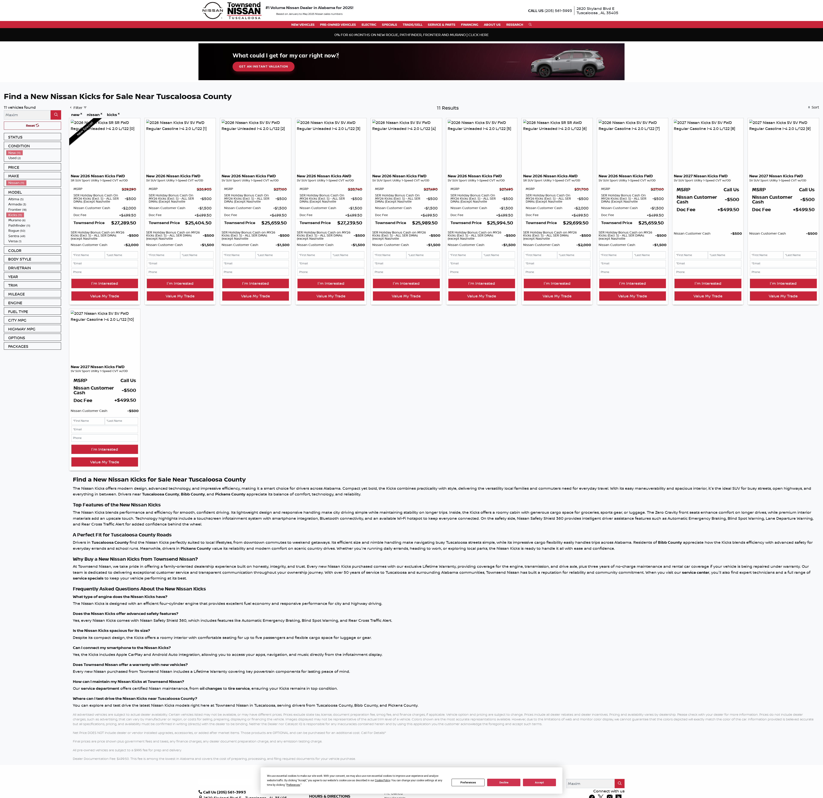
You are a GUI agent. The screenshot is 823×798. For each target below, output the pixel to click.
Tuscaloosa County (160, 494)
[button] (302, 24)
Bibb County (193, 494)
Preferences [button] (293, 784)
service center (695, 572)
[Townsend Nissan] (232, 10)
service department (100, 688)
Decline (503, 782)
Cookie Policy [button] (382, 780)
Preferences (468, 782)
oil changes (211, 688)
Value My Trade (104, 296)
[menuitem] (33, 152)
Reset (31, 125)
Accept (539, 782)
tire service (239, 688)
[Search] (56, 114)
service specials (88, 578)
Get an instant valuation (263, 66)
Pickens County (230, 494)
